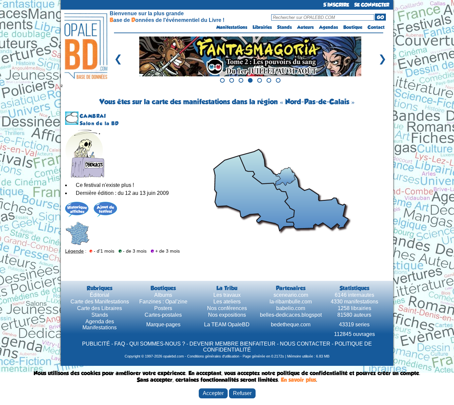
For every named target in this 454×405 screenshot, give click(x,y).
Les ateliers (227, 301)
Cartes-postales (163, 315)
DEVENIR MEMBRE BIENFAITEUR (232, 344)
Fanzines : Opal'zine (163, 301)
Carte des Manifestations (99, 301)
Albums (163, 295)
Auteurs (305, 27)
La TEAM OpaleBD (227, 324)
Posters (163, 308)
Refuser (242, 393)
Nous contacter (305, 344)
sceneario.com (291, 295)
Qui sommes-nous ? (157, 344)
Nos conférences (227, 308)
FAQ (119, 344)
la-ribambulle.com (291, 301)
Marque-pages (163, 324)
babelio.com (290, 308)
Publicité (96, 344)
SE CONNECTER (371, 5)
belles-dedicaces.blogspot (291, 315)
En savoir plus (298, 379)
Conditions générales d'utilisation (213, 356)
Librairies (262, 27)
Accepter (213, 393)
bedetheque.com (290, 324)
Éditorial (99, 295)
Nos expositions (227, 315)
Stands (284, 27)
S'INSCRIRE (336, 5)
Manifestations (231, 27)
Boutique (352, 27)
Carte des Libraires (99, 308)
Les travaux (227, 295)
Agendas (328, 27)
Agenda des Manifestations (99, 324)
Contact (376, 27)
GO (380, 17)
